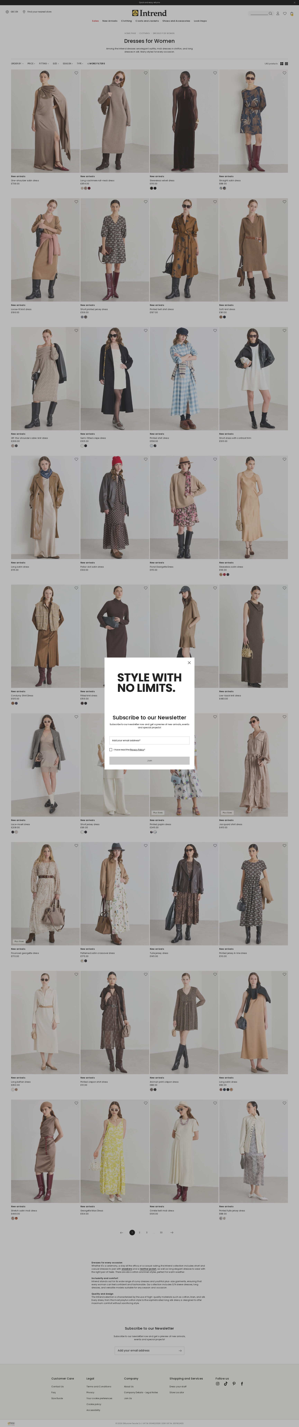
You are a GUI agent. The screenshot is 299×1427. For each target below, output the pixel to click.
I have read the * (129, 749)
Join (149, 760)
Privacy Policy (137, 749)
